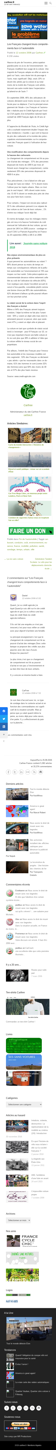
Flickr (27, 772)
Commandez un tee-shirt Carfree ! (20, 1022)
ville (32, 549)
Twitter (14, 772)
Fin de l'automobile (28, 539)
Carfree (39, 52)
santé (41, 546)
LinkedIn (21, 772)
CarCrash (29, 948)
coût (26, 542)
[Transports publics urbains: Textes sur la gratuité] (24, 1085)
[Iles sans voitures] (24, 1069)
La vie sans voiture (13, 559)
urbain (27, 549)
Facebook (8, 772)
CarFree (25, 690)
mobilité (25, 546)
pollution (34, 546)
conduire (18, 542)
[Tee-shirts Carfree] (27, 1018)
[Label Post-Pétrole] (12, 1302)
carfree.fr (9, 2)
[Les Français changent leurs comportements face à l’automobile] (28, 26)
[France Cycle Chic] (22, 1247)
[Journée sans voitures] (22, 1264)
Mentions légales (34, 1445)
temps (19, 549)
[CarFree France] (12, 1295)
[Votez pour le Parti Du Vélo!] (22, 1281)
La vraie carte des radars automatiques (32, 1382)
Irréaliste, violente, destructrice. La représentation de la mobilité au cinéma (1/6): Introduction (39, 1126)
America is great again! (25, 1373)
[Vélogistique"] (24, 1052)
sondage (11, 549)
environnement (36, 542)
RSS (34, 772)
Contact (40, 772)
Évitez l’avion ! (21, 1364)
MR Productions (24, 1436)
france (17, 546)
